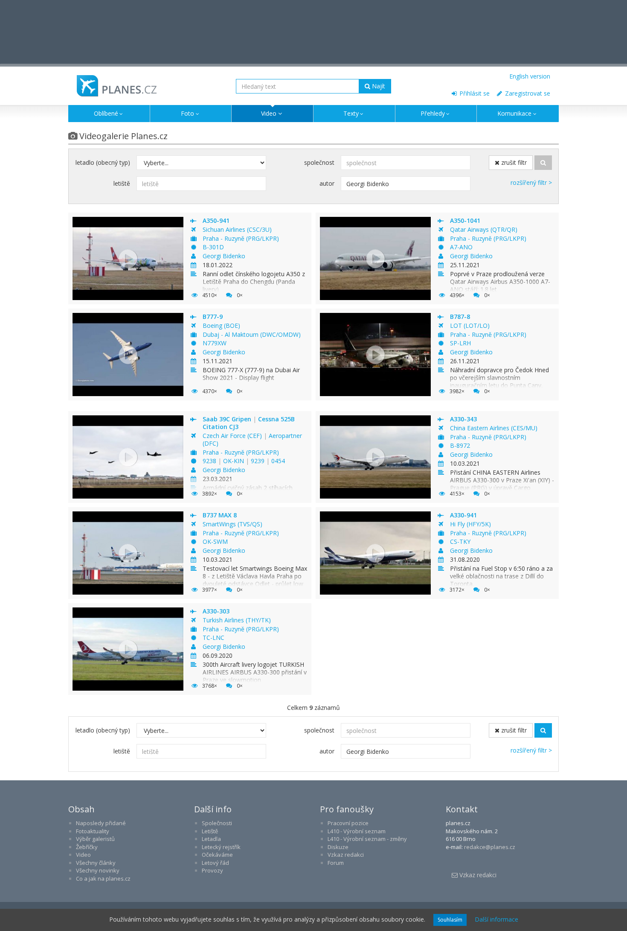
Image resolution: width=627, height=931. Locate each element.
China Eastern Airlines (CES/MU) (493, 428)
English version (529, 76)
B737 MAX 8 (220, 515)
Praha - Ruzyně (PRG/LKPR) (241, 238)
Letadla (211, 839)
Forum (336, 863)
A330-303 (216, 611)
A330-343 (463, 419)
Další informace (496, 919)
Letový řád (215, 863)
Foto (187, 113)
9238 (210, 461)
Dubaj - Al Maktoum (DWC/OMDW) (252, 334)
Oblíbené (106, 113)
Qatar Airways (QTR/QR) (483, 229)
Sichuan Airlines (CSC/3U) (237, 229)
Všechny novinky (97, 870)
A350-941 (216, 220)
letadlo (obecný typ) (102, 162)
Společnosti (217, 823)
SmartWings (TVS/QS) (232, 524)
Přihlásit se (474, 93)
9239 (258, 461)
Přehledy (433, 113)
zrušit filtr (513, 162)
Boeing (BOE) (221, 325)
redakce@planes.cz (489, 847)
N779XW (214, 343)
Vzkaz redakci (346, 854)
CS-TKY (460, 541)
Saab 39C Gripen (228, 419)
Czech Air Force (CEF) (233, 436)
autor (326, 183)
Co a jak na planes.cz (103, 878)
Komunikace (514, 113)
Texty (351, 113)
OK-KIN (234, 461)
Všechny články (96, 863)
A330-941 (463, 515)
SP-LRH (460, 343)
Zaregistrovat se (526, 93)
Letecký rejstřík (221, 847)
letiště (121, 183)
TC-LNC (213, 637)
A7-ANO (461, 247)
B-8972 (460, 445)
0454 (278, 461)
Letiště (210, 831)
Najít (377, 86)
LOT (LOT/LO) (470, 325)
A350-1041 (465, 220)
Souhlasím (450, 919)
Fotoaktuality (92, 831)
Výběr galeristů (95, 839)
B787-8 (460, 316)
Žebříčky (87, 847)
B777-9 (213, 316)
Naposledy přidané (101, 823)
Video (268, 113)
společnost (319, 162)
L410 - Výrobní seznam (357, 831)
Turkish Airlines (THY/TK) (237, 620)
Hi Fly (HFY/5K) (470, 524)
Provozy (212, 870)
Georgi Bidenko (224, 256)
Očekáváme (217, 854)
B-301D (213, 247)
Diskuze (338, 847)
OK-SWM (215, 541)
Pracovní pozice (348, 823)
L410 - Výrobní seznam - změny (367, 839)
